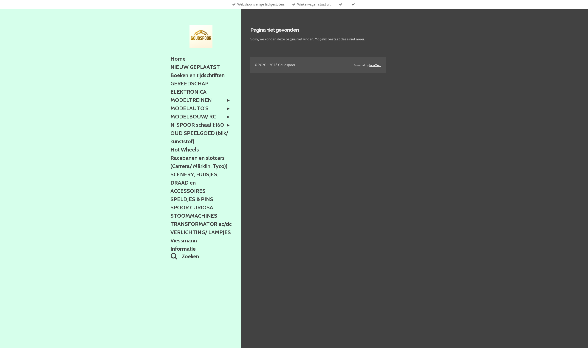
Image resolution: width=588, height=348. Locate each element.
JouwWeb (375, 65)
